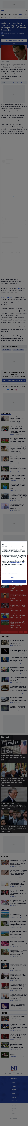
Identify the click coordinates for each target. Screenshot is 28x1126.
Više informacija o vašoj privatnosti (16, 562)
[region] (14, 563)
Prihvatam (14, 581)
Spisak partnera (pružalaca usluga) (9, 573)
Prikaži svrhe (14, 577)
